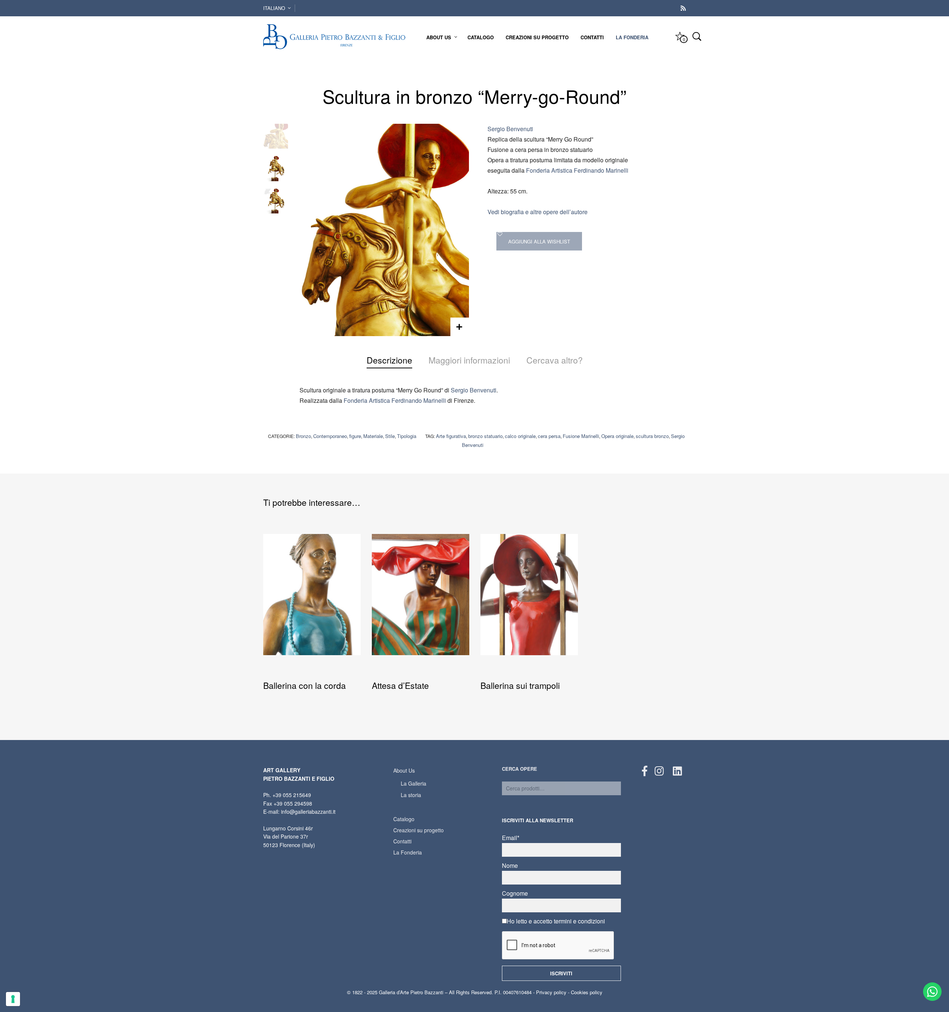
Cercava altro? (554, 360)
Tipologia (406, 435)
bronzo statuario (485, 435)
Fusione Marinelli (581, 435)
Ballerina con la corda (304, 685)
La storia (411, 795)
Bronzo (303, 435)
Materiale (373, 435)
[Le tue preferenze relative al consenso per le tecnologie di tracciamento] (13, 999)
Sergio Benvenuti (510, 129)
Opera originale (617, 435)
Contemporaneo (330, 435)
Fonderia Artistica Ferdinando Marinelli (577, 170)
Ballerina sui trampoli (520, 685)
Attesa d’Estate (400, 685)
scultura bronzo (652, 435)
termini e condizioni (579, 921)
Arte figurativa (451, 435)
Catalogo (480, 37)
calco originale (520, 435)
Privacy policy (551, 992)
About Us (438, 37)
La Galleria (413, 783)
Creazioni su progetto (537, 37)
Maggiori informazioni (469, 360)
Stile (390, 435)
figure (355, 435)
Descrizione (389, 360)
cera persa (549, 435)
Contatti (592, 37)
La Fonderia (632, 37)
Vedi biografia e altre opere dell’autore (537, 212)
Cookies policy (586, 992)
